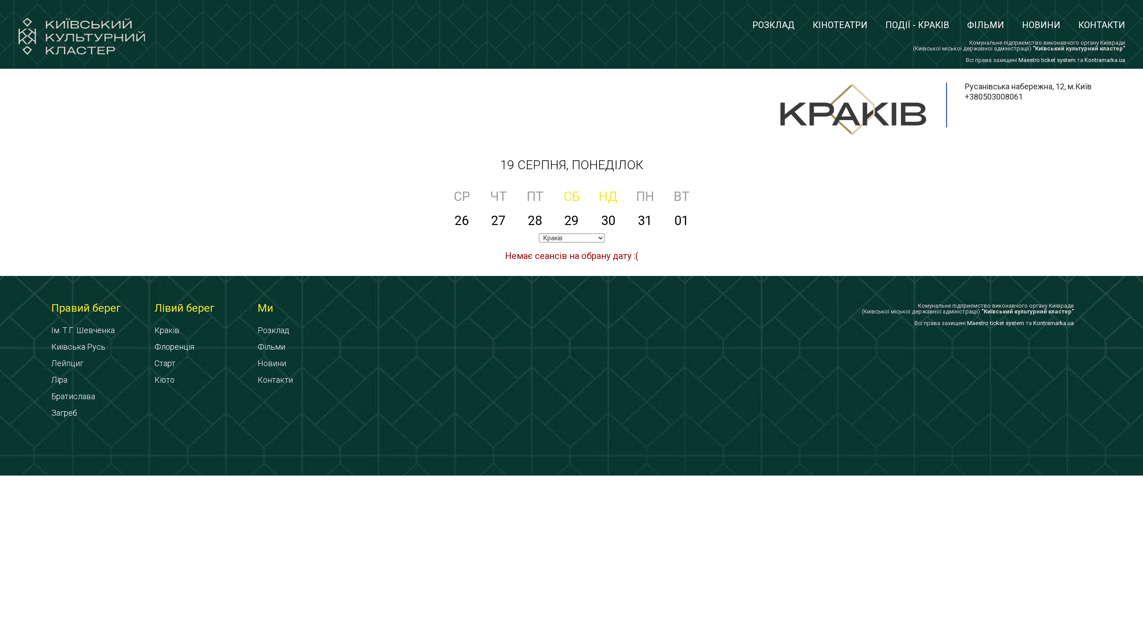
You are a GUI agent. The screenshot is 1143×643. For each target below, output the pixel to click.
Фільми (985, 25)
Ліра (59, 379)
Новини (1041, 25)
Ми (265, 308)
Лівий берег (184, 308)
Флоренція (174, 346)
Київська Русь (78, 346)
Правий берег (86, 308)
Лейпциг (67, 363)
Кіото (164, 379)
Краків (166, 330)
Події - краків (917, 25)
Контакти (1101, 25)
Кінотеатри (840, 25)
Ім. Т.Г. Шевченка (83, 330)
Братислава (73, 396)
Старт (164, 363)
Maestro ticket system (1047, 60)
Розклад (773, 25)
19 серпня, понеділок (571, 165)
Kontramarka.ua (1105, 60)
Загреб (64, 413)
